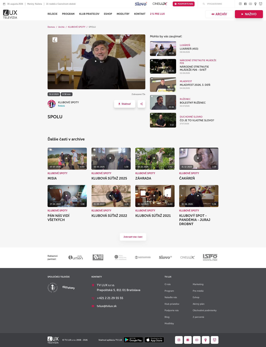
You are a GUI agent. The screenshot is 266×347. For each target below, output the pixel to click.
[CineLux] (160, 4)
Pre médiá (198, 291)
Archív (221, 14)
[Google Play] (133, 340)
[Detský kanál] (260, 4)
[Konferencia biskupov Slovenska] (53, 288)
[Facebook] (245, 4)
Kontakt (139, 13)
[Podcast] (255, 4)
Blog (167, 317)
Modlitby (123, 13)
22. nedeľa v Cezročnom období (61, 4)
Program (68, 13)
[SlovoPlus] (141, 4)
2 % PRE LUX (157, 13)
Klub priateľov (89, 13)
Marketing (198, 284)
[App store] (154, 340)
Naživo (250, 14)
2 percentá (198, 317)
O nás (168, 284)
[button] (124, 104)
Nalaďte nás (171, 297)
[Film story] (68, 288)
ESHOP (108, 13)
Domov (51, 27)
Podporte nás (185, 4)
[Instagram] (240, 4)
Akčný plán (198, 304)
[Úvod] (10, 14)
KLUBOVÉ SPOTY (76, 27)
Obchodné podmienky (205, 310)
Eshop (196, 297)
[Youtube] (250, 4)
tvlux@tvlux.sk (107, 306)
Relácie (52, 13)
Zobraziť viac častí (133, 237)
